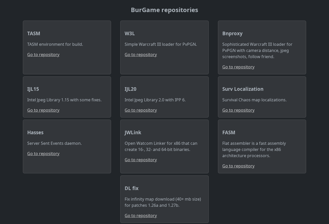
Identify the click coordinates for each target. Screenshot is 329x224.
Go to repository (43, 54)
